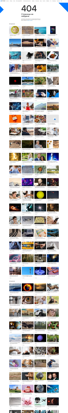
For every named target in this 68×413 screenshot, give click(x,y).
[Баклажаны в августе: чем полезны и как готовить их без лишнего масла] (53, 57)
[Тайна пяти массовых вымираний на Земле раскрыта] (28, 365)
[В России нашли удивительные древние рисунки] (28, 70)
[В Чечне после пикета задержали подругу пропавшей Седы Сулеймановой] (53, 391)
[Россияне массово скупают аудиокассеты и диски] (15, 121)
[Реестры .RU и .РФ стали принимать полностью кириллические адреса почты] (40, 298)
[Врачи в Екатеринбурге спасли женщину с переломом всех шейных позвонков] (15, 336)
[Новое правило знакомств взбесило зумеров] (28, 108)
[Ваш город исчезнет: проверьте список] (15, 403)
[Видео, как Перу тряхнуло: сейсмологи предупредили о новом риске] (53, 247)
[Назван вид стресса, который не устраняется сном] (53, 133)
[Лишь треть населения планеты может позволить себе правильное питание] (53, 285)
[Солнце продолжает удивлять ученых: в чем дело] (15, 159)
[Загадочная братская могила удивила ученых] (53, 108)
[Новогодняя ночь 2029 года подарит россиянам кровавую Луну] (15, 83)
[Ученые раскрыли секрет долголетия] (40, 378)
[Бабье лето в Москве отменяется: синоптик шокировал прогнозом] (15, 378)
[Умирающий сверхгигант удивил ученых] (15, 45)
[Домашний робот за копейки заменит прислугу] (40, 260)
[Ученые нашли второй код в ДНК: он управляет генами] (15, 260)
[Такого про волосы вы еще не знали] (28, 57)
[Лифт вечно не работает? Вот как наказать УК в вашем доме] (40, 247)
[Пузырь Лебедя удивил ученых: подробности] (15, 323)
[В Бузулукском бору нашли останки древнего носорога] (28, 285)
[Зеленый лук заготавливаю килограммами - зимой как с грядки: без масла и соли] (40, 133)
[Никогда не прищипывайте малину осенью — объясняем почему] (40, 83)
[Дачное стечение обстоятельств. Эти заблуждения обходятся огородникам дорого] (28, 95)
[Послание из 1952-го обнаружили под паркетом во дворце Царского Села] (28, 32)
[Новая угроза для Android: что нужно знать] (53, 222)
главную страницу (29, 20)
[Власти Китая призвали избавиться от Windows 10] (53, 121)
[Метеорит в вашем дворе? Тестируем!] (40, 171)
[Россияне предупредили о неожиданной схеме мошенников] (53, 336)
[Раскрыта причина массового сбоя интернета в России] (53, 235)
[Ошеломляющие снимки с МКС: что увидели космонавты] (53, 32)
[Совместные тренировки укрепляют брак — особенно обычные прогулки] (15, 235)
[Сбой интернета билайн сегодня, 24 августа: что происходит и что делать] (28, 133)
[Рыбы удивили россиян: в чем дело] (28, 45)
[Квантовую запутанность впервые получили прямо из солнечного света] (28, 336)
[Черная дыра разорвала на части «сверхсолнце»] (15, 209)
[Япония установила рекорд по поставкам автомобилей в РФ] (53, 298)
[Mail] (1, 1)
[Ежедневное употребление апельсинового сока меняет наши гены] (40, 70)
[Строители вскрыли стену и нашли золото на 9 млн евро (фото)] (40, 222)
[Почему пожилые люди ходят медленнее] (15, 391)
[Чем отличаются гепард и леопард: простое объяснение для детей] (53, 209)
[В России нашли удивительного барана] (53, 365)
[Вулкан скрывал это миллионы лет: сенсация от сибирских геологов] (40, 108)
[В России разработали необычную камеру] (53, 323)
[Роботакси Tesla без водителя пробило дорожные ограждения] (40, 336)
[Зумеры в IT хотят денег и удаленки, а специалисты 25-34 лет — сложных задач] (28, 184)
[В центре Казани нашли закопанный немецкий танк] (53, 83)
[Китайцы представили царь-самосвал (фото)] (40, 391)
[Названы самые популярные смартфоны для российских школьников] (28, 197)
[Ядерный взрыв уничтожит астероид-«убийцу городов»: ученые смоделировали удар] (53, 260)
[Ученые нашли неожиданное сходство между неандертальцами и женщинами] (40, 57)
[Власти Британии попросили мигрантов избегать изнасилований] (28, 391)
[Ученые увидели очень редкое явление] (40, 209)
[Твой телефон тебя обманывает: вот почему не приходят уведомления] (15, 197)
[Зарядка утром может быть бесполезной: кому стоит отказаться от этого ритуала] (15, 273)
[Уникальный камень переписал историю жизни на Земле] (40, 365)
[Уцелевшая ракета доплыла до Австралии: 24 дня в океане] (15, 365)
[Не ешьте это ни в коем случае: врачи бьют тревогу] (15, 32)
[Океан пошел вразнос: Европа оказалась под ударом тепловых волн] (40, 32)
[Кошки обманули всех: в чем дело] (40, 45)
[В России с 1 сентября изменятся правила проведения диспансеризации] (28, 121)
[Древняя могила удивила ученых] (53, 378)
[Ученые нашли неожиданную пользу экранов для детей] (40, 323)
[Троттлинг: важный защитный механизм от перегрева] (53, 273)
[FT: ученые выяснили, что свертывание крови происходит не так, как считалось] (15, 70)
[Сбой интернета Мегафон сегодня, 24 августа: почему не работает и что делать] (40, 95)
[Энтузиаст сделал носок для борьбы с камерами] (53, 95)
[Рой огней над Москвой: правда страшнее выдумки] (53, 197)
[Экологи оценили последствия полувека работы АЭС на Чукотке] (40, 403)
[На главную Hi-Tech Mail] (3, 1)
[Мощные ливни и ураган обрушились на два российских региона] (15, 95)
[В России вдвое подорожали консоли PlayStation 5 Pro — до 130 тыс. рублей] (53, 159)
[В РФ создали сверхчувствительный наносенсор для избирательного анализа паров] (15, 298)
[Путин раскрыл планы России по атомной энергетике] (53, 311)
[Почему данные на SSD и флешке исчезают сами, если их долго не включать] (15, 184)
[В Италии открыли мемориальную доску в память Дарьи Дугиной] (28, 171)
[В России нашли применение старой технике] (15, 311)
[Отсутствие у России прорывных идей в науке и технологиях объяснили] (15, 108)
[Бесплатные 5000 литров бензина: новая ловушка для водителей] (28, 209)
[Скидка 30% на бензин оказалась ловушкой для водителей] (28, 298)
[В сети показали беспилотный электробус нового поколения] (53, 349)
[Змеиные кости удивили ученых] (15, 146)
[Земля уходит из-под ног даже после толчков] (15, 247)
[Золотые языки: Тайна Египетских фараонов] (53, 146)
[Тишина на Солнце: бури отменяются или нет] (40, 197)
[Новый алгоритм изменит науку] (40, 273)
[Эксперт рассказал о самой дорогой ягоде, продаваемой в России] (53, 403)
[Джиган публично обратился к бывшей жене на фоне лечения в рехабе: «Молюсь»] (40, 184)
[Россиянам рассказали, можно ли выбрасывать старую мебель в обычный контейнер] (40, 311)
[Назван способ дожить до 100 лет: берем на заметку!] (15, 133)
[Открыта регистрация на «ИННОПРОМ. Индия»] (15, 349)
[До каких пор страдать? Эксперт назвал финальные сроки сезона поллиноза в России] (28, 159)
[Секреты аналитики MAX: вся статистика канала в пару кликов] (28, 349)
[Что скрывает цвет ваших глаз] (28, 378)
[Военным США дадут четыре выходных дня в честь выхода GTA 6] (53, 184)
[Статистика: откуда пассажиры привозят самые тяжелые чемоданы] (28, 247)
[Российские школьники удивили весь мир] (53, 70)
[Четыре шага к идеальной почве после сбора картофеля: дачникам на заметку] (28, 403)
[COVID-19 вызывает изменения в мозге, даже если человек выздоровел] (15, 222)
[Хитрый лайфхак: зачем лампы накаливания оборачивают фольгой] (28, 222)
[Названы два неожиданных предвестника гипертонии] (53, 45)
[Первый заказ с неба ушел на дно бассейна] (28, 83)
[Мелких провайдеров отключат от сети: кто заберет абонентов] (28, 273)
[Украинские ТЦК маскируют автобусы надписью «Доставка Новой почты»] (28, 235)
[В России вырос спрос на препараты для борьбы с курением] (15, 171)
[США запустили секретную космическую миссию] (28, 323)
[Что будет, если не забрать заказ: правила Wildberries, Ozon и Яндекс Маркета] (28, 311)
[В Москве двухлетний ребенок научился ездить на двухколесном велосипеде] (40, 285)
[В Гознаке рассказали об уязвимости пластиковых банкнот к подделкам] (40, 235)
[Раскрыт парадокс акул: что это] (15, 57)
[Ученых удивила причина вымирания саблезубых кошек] (53, 171)
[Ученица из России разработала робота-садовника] (28, 260)
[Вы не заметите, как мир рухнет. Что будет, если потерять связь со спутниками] (40, 349)
